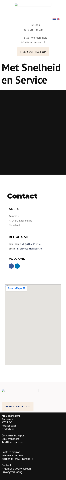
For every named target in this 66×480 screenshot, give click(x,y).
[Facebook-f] (11, 266)
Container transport (13, 435)
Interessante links (12, 455)
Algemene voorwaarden (16, 468)
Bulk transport (10, 439)
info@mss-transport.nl (33, 42)
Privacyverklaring (12, 472)
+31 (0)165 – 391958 (33, 29)
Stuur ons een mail (35, 37)
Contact (6, 465)
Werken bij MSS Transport (17, 459)
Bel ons (35, 25)
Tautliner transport (13, 442)
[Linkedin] (17, 266)
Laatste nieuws (11, 452)
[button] (33, 51)
